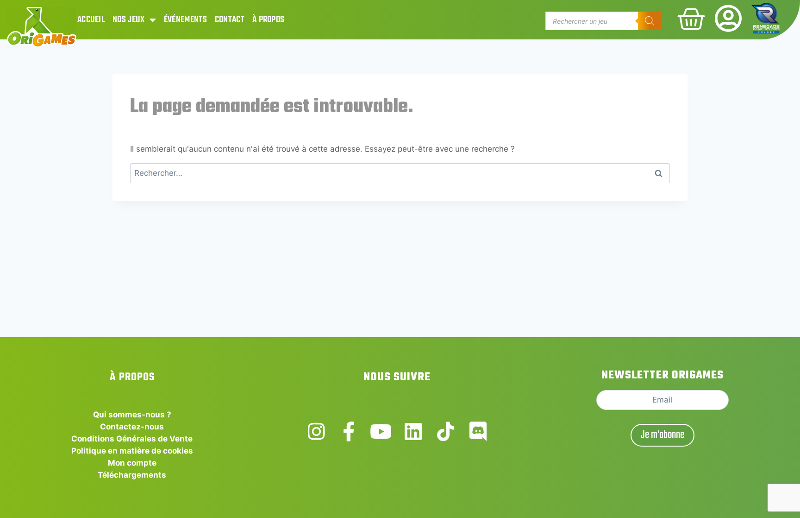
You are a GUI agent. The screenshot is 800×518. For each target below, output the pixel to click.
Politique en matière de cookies (132, 450)
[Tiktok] (445, 431)
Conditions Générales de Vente (132, 438)
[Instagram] (316, 431)
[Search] (649, 21)
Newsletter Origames (662, 375)
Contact (229, 20)
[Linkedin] (413, 431)
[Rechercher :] (400, 173)
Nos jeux (128, 20)
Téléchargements (132, 475)
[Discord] (478, 431)
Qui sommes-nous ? (132, 414)
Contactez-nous (132, 426)
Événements (185, 20)
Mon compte (132, 462)
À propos (268, 20)
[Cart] (691, 19)
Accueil (91, 20)
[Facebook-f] (348, 431)
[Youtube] (380, 431)
